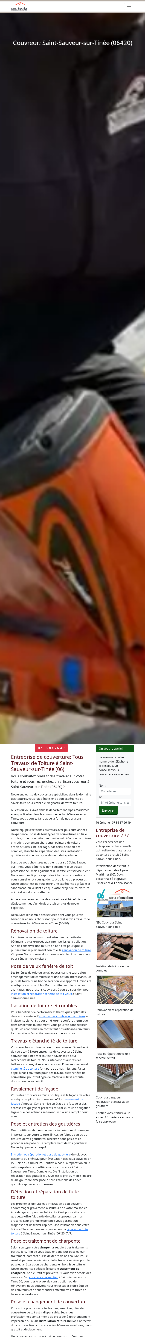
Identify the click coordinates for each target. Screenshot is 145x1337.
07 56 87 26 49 (51, 748)
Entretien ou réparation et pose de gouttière (41, 1154)
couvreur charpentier (43, 1277)
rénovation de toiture (76, 950)
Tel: (101, 797)
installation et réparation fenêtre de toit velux (41, 994)
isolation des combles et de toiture (62, 1016)
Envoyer (108, 810)
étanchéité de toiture (25, 1068)
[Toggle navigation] (129, 6)
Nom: (102, 786)
